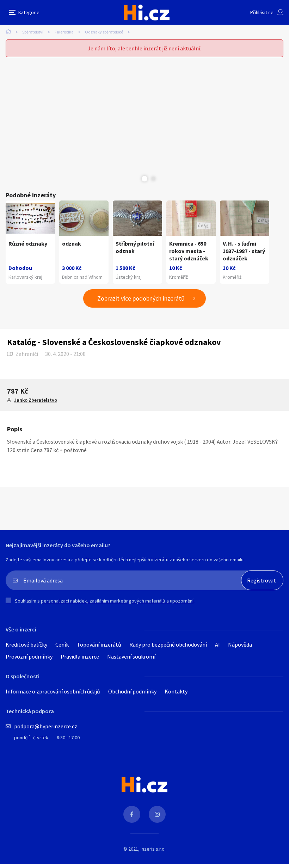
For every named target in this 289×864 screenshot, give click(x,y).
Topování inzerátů (99, 644)
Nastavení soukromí (131, 656)
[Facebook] (131, 814)
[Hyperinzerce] (146, 12)
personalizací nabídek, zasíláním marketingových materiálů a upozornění (117, 601)
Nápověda (240, 644)
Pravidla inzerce (80, 656)
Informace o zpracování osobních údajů (53, 691)
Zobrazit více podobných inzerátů (141, 298)
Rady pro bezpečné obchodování (168, 644)
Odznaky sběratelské (104, 32)
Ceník (62, 644)
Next (153, 178)
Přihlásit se (261, 12)
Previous (135, 178)
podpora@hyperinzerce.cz (45, 726)
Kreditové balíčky (26, 644)
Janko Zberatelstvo (35, 400)
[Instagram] (157, 814)
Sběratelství (32, 32)
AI (217, 644)
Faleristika (64, 32)
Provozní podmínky (29, 656)
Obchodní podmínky (132, 691)
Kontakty (176, 691)
